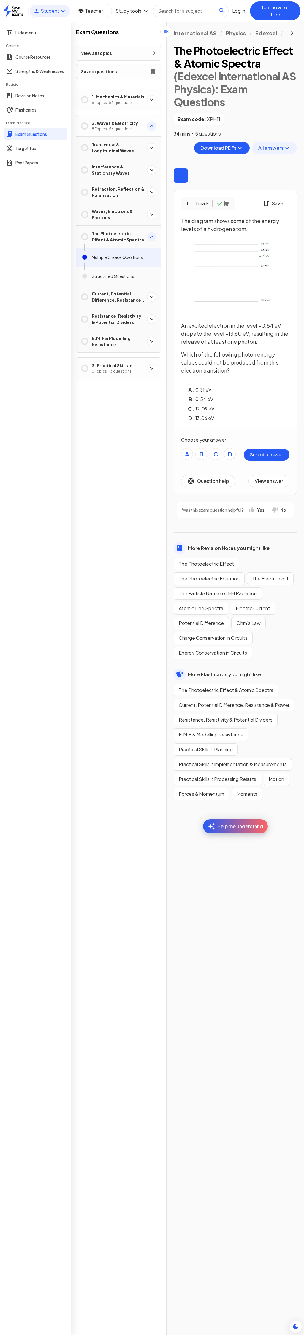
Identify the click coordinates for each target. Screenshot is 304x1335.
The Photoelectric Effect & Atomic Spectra (226, 690)
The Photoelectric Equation (209, 578)
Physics (236, 33)
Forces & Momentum (201, 794)
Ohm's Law (248, 623)
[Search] (222, 11)
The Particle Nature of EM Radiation (218, 593)
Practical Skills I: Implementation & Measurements (233, 764)
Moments (247, 794)
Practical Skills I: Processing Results (217, 779)
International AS (195, 33)
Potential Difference (201, 623)
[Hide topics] (166, 31)
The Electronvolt (270, 578)
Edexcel (266, 33)
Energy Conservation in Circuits (213, 653)
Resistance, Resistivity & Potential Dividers (226, 720)
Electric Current (253, 608)
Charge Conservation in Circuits (213, 638)
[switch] (296, 1327)
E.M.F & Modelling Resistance (211, 734)
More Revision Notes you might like (229, 548)
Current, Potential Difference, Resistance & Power (234, 705)
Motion (276, 779)
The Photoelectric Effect (206, 564)
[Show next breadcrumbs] (292, 33)
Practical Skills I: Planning (206, 749)
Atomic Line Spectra (201, 608)
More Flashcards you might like (224, 674)
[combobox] (191, 11)
